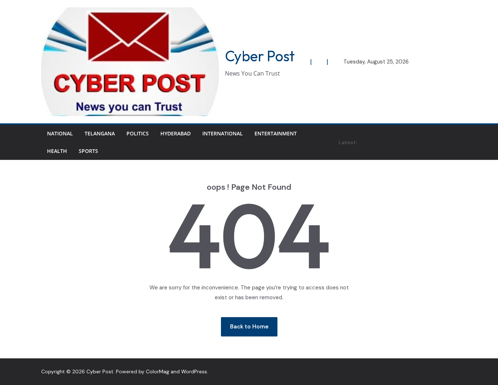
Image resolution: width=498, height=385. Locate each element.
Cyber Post (260, 56)
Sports (88, 150)
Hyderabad (175, 133)
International (222, 133)
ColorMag (157, 371)
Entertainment (275, 133)
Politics (138, 133)
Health (57, 150)
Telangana (100, 133)
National (60, 133)
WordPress (194, 371)
